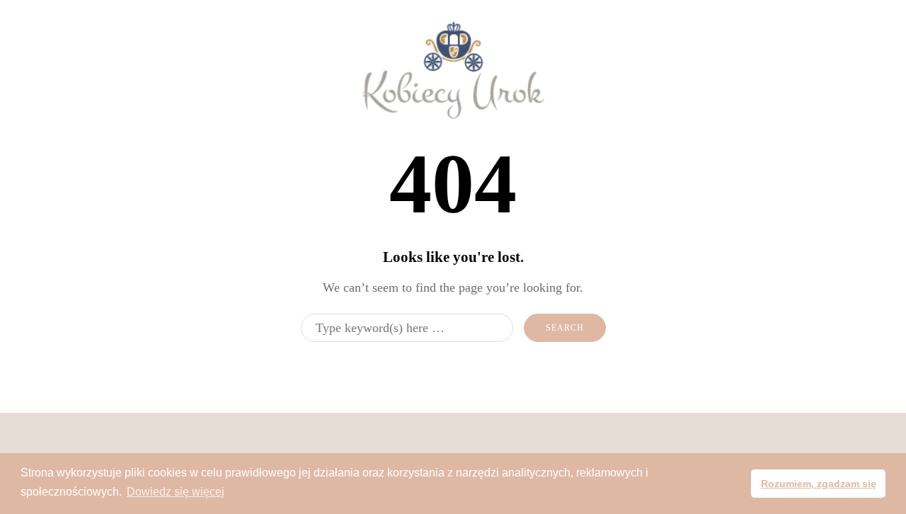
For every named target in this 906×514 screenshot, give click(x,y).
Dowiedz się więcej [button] (175, 492)
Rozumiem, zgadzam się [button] (818, 483)
